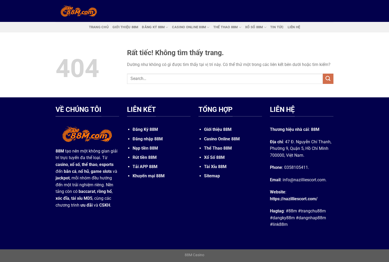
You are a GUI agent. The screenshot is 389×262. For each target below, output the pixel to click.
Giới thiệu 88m (125, 27)
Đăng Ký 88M (145, 129)
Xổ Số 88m (254, 27)
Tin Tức (277, 27)
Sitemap (212, 175)
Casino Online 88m (189, 27)
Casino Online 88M (222, 138)
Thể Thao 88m (225, 27)
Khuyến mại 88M (149, 175)
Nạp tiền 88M (145, 148)
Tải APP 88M (145, 166)
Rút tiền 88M (145, 157)
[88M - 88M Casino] (79, 11)
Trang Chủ (99, 27)
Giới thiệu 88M (218, 129)
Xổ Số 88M (214, 157)
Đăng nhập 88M (148, 138)
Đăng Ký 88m (153, 27)
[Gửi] (328, 79)
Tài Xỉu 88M (215, 166)
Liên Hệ (294, 27)
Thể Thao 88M (218, 148)
